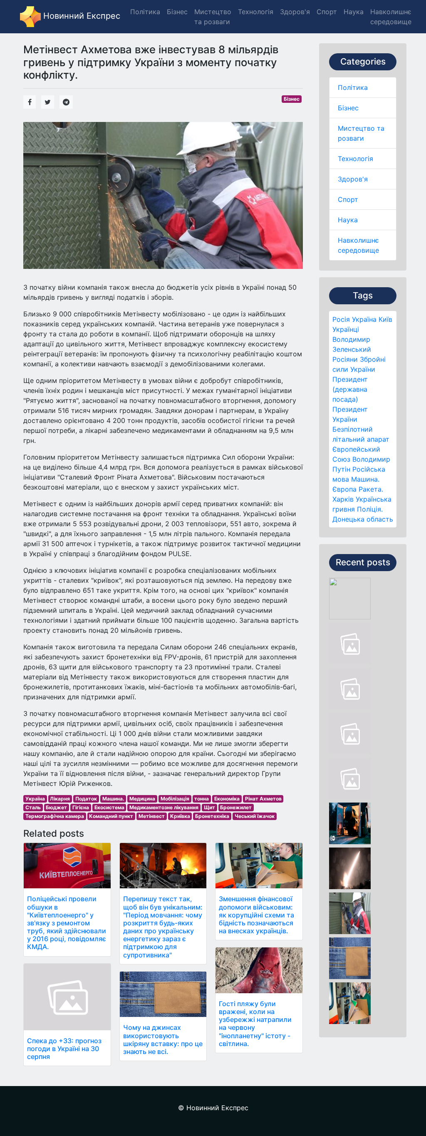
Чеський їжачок (255, 816)
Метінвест (152, 816)
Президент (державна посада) (350, 389)
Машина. (365, 479)
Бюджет (56, 807)
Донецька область (362, 519)
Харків (343, 499)
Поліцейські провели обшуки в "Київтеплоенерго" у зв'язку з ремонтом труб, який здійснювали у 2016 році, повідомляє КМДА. (66, 923)
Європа (344, 489)
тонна (201, 798)
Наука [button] (354, 11)
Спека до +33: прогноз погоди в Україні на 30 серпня (64, 1049)
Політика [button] (145, 11)
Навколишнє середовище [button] (390, 16)
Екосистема (109, 807)
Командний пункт (111, 816)
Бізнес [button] (177, 11)
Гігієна (80, 807)
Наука (348, 220)
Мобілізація (175, 798)
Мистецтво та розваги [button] (212, 16)
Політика (353, 87)
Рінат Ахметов (263, 798)
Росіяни (345, 359)
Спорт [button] (327, 11)
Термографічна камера (54, 816)
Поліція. (370, 509)
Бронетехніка (212, 816)
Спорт (348, 199)
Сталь (33, 807)
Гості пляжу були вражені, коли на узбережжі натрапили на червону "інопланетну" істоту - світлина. (255, 1023)
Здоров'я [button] (295, 11)
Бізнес (348, 108)
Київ (385, 319)
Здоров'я (353, 179)
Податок (86, 798)
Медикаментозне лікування (163, 807)
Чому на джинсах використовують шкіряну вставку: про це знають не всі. (163, 1039)
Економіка (227, 798)
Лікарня (60, 798)
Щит (209, 807)
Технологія (355, 158)
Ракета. (371, 489)
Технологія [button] (255, 11)
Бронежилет (236, 807)
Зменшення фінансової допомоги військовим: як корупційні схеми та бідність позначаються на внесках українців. (256, 915)
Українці (345, 329)
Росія (341, 319)
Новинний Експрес (80, 16)
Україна (364, 319)
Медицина (142, 798)
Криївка (180, 816)
